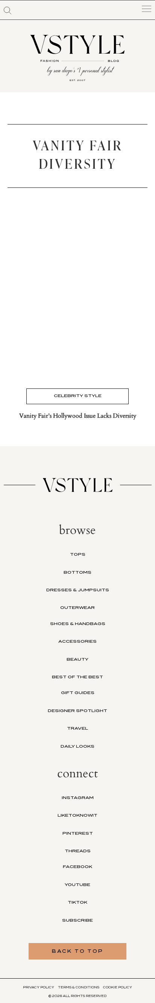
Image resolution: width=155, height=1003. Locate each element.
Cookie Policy (117, 987)
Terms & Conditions (78, 987)
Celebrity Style (78, 395)
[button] (7, 10)
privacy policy (38, 987)
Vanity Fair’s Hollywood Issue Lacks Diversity (77, 416)
